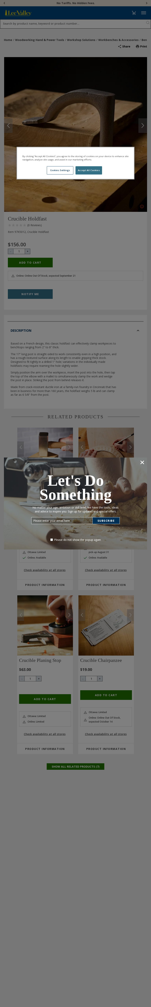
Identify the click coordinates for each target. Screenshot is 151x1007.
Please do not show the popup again (77, 540)
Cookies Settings (60, 170)
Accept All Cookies (89, 170)
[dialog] (75, 503)
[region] (75, 163)
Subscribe (106, 520)
